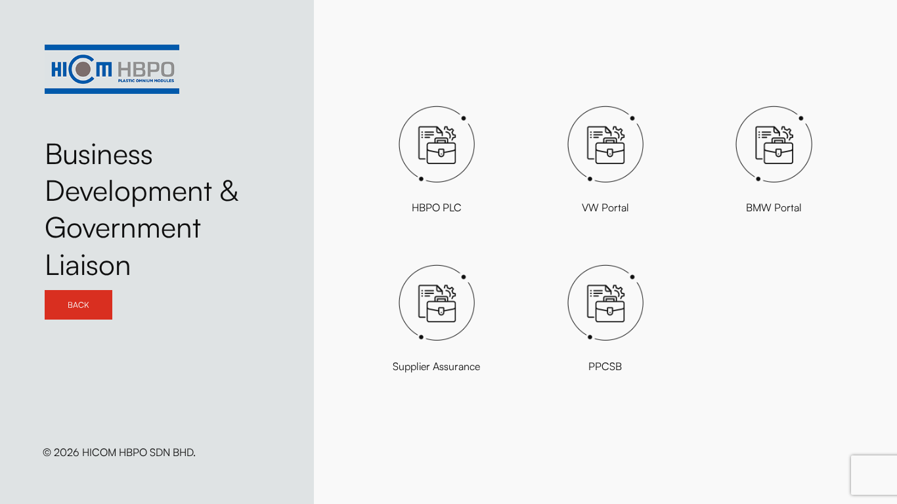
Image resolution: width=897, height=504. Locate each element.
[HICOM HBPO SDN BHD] (112, 69)
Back (78, 305)
